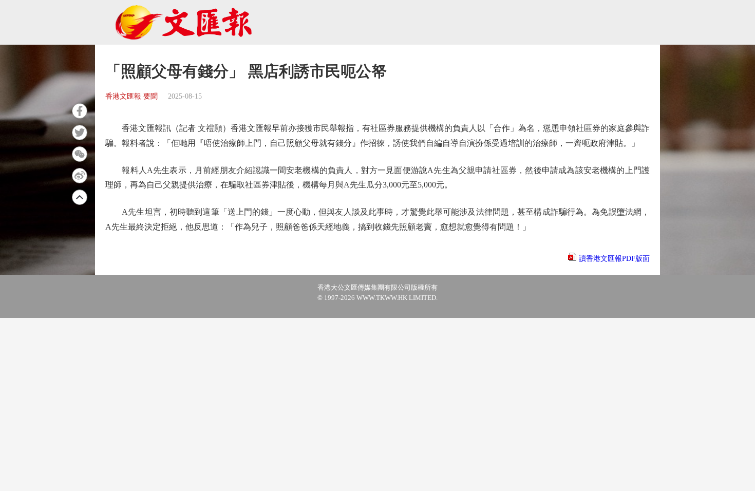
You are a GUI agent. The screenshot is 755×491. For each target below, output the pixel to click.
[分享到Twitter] (79, 132)
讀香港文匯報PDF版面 (614, 258)
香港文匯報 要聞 (131, 96)
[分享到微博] (79, 175)
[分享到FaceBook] (79, 111)
